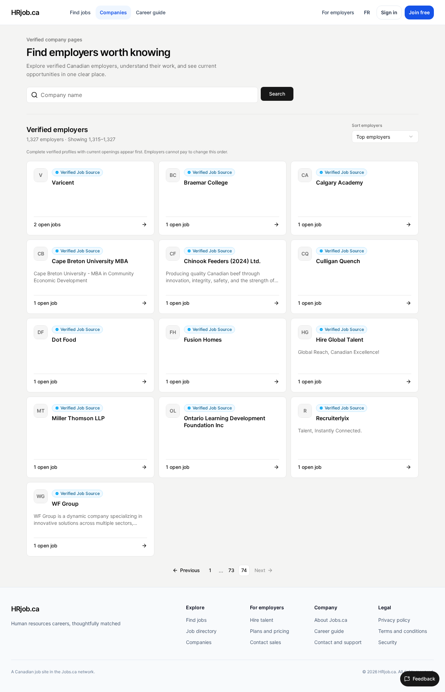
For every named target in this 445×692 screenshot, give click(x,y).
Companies (113, 12)
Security (387, 642)
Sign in (389, 12)
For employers (338, 12)
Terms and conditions (402, 631)
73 (231, 570)
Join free (419, 12)
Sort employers (367, 125)
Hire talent (261, 620)
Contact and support (338, 642)
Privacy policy (394, 620)
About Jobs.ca (330, 620)
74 (244, 570)
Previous (190, 570)
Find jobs (80, 12)
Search (277, 94)
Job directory (201, 631)
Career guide (150, 12)
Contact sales (265, 642)
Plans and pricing (269, 631)
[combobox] (147, 95)
